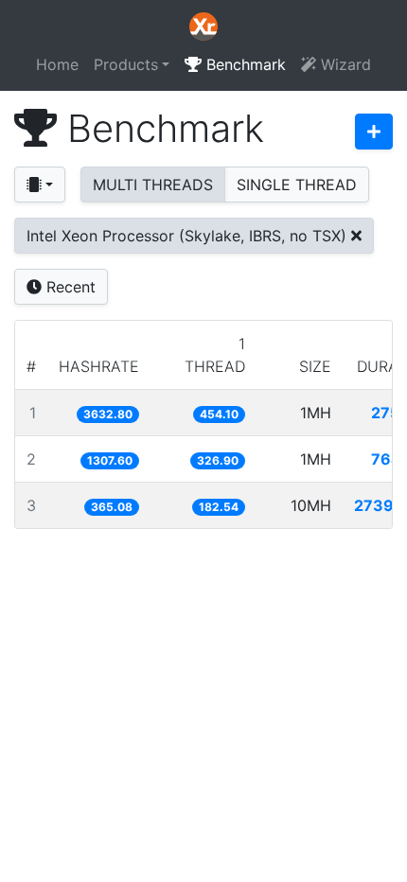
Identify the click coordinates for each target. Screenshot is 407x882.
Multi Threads (153, 184)
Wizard (343, 64)
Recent (69, 286)
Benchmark (244, 64)
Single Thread (297, 184)
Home (57, 64)
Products (126, 64)
